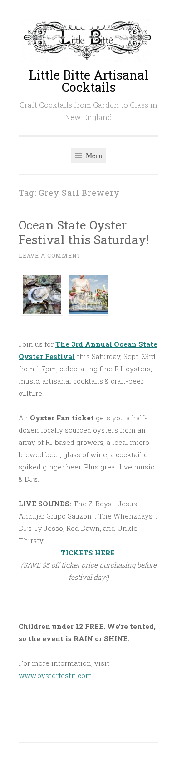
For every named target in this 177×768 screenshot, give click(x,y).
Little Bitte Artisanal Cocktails (88, 81)
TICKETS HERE (89, 552)
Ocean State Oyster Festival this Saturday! (84, 232)
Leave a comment (50, 255)
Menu (93, 155)
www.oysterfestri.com (55, 675)
